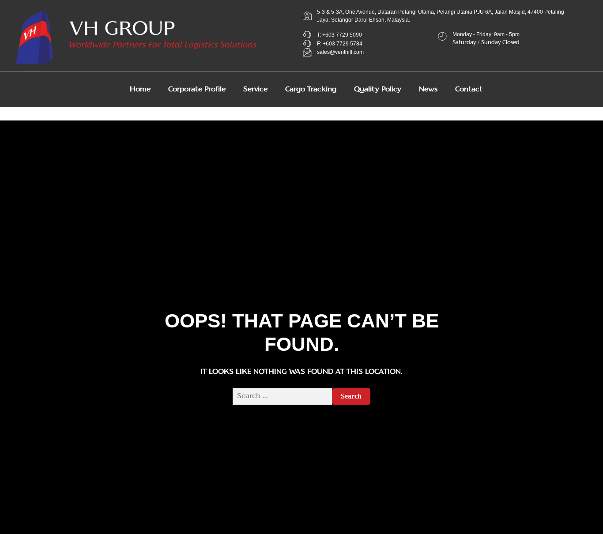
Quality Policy (377, 89)
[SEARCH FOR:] (282, 396)
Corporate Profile (197, 89)
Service (255, 89)
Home (140, 89)
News (428, 89)
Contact (468, 89)
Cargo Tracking (310, 89)
